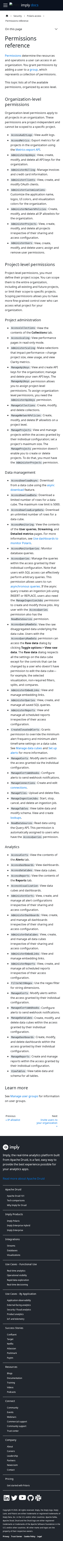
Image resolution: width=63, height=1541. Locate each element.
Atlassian (11, 1348)
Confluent (11, 1334)
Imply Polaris (13, 1220)
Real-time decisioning (17, 1284)
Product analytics (15, 1314)
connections (18, 788)
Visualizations (13, 1255)
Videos (10, 1387)
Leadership (12, 1455)
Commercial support (17, 1421)
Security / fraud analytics (19, 1309)
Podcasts (11, 1391)
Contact (11, 1469)
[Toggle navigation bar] (5, 5)
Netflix (10, 1343)
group (34, 69)
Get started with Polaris (18, 1485)
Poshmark (12, 1353)
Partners (11, 1460)
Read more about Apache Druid (24, 1178)
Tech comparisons (16, 1200)
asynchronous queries (25, 586)
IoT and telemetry (15, 1318)
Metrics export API (28, 150)
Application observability (19, 1300)
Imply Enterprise (15, 1230)
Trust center (13, 1430)
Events (10, 1412)
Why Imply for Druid (16, 1205)
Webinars (11, 1416)
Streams (11, 1245)
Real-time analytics (16, 1270)
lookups (15, 818)
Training (11, 1382)
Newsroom (12, 1465)
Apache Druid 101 (15, 1195)
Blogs (9, 1373)
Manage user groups (24, 1096)
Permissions (13, 56)
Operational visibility (17, 1275)
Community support (16, 1426)
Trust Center (16, 1536)
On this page (13, 29)
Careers (11, 1451)
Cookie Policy (29, 1536)
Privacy (6, 1536)
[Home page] (7, 16)
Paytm (10, 1357)
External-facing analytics (19, 1305)
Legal (39, 1536)
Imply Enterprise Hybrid (18, 1225)
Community (12, 1407)
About (10, 1446)
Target (10, 1339)
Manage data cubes (29, 748)
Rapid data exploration (18, 1280)
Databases (12, 1250)
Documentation (14, 1378)
